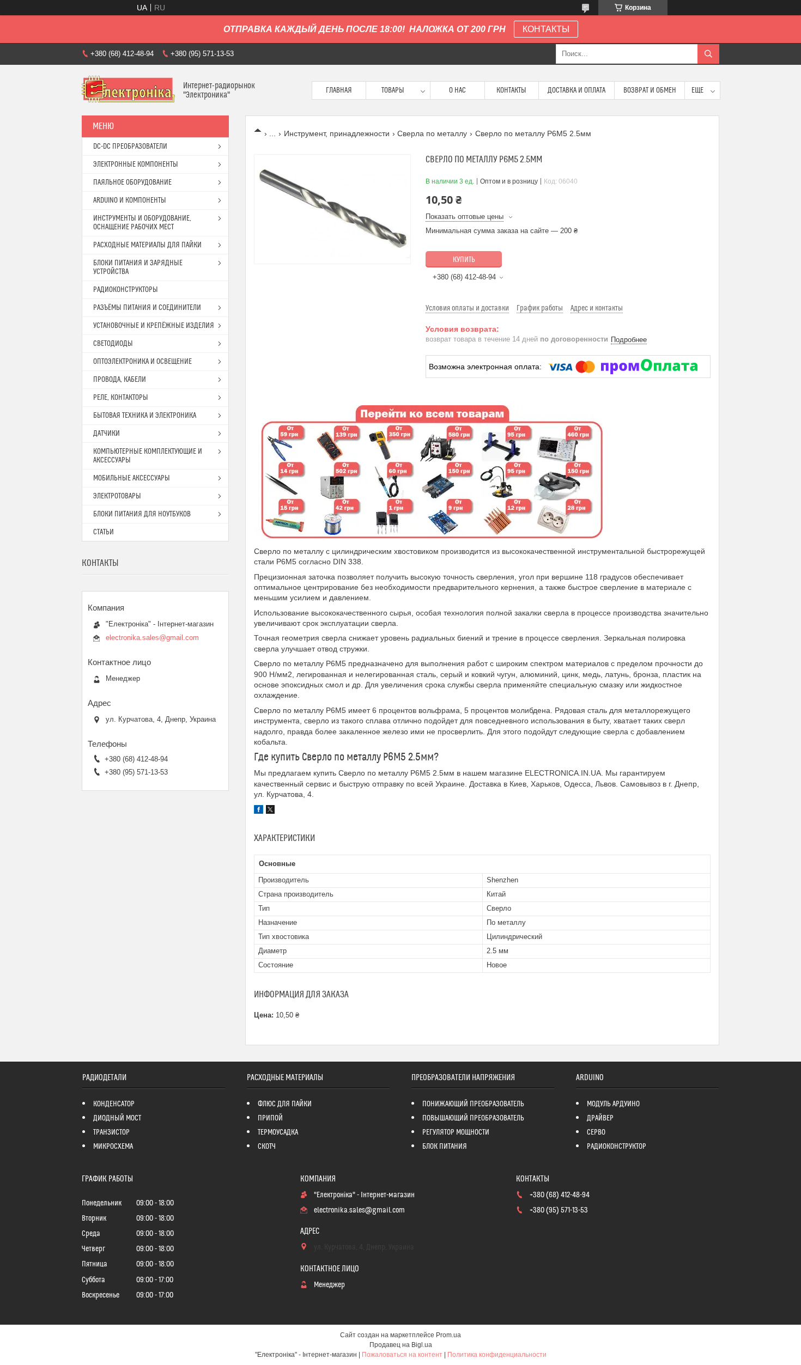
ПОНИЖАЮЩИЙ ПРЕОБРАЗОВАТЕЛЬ (473, 1104)
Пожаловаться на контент (402, 1354)
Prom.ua (448, 1335)
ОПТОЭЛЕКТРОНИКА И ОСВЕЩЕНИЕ (142, 361)
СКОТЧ (267, 1146)
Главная (339, 90)
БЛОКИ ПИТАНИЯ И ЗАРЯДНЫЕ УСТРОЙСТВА (138, 267)
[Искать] (708, 54)
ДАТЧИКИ (106, 433)
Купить (464, 259)
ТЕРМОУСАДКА (278, 1132)
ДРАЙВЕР (600, 1118)
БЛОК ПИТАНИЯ (444, 1146)
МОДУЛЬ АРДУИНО (613, 1104)
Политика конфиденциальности (497, 1354)
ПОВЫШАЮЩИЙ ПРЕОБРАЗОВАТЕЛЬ (473, 1118)
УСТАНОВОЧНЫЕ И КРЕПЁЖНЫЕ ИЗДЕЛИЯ (153, 325)
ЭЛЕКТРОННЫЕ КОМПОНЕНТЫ (135, 164)
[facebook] (258, 811)
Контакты (511, 90)
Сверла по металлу (432, 133)
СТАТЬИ (103, 532)
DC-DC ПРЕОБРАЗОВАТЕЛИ (130, 146)
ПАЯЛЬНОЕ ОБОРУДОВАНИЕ (132, 182)
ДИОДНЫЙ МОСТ (117, 1118)
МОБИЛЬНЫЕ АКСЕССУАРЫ (131, 478)
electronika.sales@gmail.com (152, 637)
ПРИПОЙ (270, 1118)
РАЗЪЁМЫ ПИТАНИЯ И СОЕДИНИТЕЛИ (147, 307)
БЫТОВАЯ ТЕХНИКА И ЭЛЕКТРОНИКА (144, 415)
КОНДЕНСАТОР (114, 1104)
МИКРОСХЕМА (113, 1146)
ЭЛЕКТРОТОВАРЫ (117, 496)
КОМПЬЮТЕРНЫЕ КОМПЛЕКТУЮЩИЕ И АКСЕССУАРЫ (147, 456)
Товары (392, 90)
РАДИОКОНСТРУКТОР (616, 1146)
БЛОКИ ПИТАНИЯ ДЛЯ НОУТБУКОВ (142, 514)
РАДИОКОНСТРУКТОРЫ (125, 289)
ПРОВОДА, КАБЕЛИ (119, 379)
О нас (457, 90)
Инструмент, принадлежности (337, 133)
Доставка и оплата (576, 90)
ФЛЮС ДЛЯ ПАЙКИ (285, 1104)
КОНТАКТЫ (546, 29)
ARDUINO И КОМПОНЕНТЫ (129, 200)
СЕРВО (596, 1132)
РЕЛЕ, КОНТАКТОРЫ (120, 397)
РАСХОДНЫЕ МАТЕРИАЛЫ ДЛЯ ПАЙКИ (147, 245)
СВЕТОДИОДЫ (113, 343)
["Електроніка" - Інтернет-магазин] (128, 90)
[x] (270, 811)
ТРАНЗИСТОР (111, 1132)
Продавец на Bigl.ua (400, 1345)
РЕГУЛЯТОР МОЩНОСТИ (455, 1132)
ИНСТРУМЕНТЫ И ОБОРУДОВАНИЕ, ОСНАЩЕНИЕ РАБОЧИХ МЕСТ (142, 222)
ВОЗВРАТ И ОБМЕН (649, 90)
